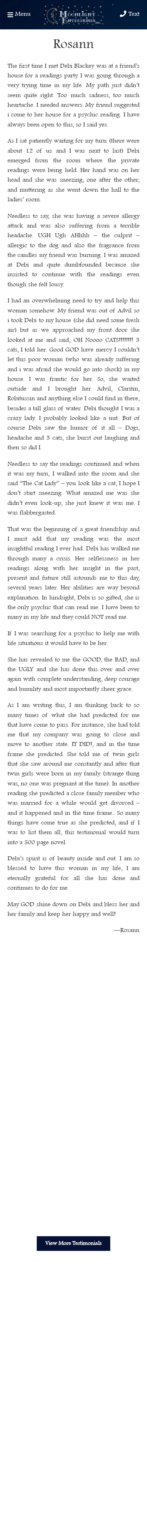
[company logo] (73, 14)
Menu (22, 14)
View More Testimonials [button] (73, 1243)
